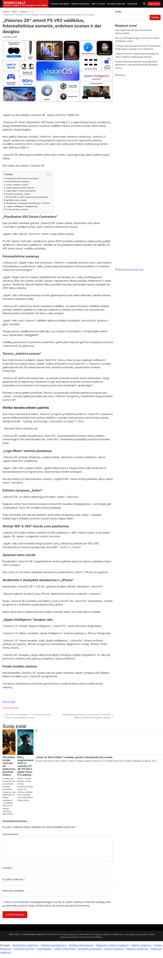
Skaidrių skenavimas (81, 945)
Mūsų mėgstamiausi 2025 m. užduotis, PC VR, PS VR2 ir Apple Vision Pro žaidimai (25, 766)
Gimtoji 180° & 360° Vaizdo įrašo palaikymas (27, 197)
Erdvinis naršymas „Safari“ (18, 194)
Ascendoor (74, 937)
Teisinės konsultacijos (53, 945)
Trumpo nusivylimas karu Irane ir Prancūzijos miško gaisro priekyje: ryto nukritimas (137, 47)
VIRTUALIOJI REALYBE (116, 4)
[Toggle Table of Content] (47, 175)
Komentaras (11, 834)
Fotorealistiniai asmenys (17, 181)
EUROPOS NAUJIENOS (80, 4)
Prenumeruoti (154, 4)
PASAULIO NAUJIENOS (60, 4)
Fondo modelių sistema (17, 209)
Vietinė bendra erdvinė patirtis (20, 188)
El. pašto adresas (14, 879)
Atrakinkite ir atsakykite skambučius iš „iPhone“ (28, 203)
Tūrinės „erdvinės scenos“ (17, 184)
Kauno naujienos (114, 949)
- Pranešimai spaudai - (90, 949)
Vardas (8, 868)
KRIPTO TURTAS (98, 4)
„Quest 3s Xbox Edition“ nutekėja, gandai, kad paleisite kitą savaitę (73, 757)
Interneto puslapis (13, 890)
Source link (9, 702)
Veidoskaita (44, 949)
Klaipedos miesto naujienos (112, 945)
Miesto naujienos (141, 945)
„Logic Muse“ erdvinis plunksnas (21, 191)
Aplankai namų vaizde (16, 200)
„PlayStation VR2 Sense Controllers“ (22, 178)
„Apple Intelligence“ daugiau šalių (22, 206)
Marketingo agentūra (25, 945)
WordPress (97, 937)
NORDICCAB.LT (15, 2)
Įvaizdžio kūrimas (24, 949)
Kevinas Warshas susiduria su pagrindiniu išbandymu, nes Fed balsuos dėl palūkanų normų (136, 64)
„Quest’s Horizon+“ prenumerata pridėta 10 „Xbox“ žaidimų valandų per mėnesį (137, 55)
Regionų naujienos (137, 949)
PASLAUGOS (132, 4)
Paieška (118, 12)
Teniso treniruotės (64, 949)
